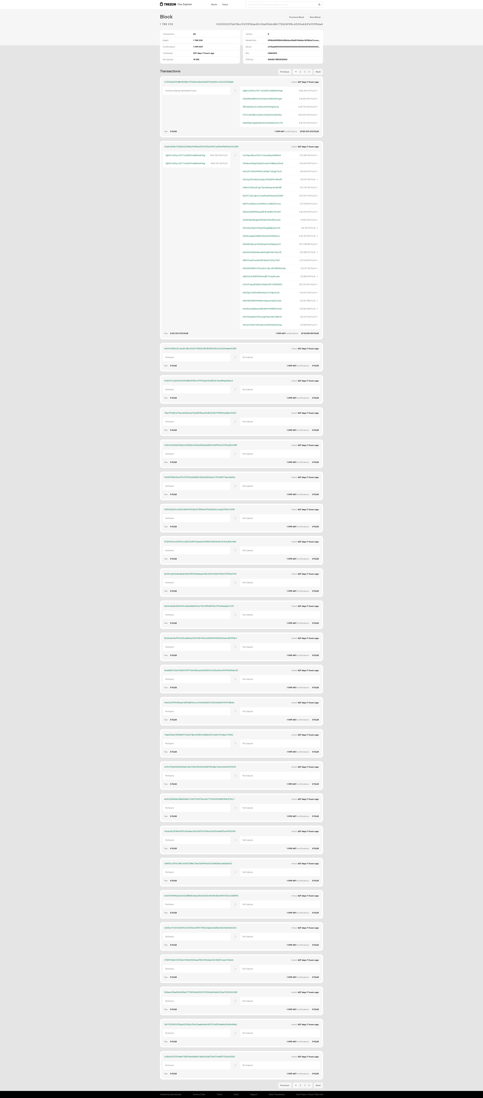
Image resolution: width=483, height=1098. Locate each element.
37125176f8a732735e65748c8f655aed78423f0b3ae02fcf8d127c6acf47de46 (198, 960)
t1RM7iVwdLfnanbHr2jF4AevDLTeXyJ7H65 (261, 260)
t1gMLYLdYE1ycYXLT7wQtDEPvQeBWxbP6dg (262, 90)
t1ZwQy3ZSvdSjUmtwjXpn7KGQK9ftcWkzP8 (262, 179)
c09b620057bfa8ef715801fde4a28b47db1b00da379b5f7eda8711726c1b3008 (199, 1056)
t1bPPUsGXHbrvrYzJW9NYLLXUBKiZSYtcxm (262, 204)
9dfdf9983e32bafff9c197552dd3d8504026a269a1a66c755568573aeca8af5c (199, 477)
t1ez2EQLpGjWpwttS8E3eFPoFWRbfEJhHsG (262, 308)
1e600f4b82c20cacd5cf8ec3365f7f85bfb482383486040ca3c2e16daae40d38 (200, 348)
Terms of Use (199, 1094)
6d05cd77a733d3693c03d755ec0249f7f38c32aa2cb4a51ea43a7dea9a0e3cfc (200, 928)
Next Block (315, 17)
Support (253, 1094)
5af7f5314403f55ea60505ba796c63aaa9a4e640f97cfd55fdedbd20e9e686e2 (200, 1024)
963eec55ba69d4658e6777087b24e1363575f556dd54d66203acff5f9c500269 (200, 992)
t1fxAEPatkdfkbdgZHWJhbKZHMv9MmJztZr (261, 220)
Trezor (219, 1094)
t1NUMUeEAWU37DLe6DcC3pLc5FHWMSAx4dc (264, 268)
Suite (236, 1094)
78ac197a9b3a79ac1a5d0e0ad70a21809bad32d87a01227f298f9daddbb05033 (200, 413)
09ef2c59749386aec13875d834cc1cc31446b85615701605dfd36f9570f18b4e (199, 702)
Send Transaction (277, 1094)
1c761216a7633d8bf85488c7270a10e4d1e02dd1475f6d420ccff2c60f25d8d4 (199, 82)
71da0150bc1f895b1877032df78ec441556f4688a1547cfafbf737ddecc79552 (198, 735)
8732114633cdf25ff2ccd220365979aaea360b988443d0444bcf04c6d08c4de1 (200, 541)
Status (225, 4)
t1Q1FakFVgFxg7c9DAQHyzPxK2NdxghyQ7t (262, 244)
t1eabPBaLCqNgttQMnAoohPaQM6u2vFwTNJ (263, 123)
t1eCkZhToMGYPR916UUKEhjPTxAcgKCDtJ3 (262, 171)
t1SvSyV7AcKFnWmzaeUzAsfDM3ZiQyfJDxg (262, 325)
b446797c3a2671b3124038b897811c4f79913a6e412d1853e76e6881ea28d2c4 (198, 380)
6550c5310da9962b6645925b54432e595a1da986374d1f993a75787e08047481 (200, 445)
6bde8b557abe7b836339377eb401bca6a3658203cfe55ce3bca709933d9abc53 (201, 670)
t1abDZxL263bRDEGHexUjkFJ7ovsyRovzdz (261, 276)
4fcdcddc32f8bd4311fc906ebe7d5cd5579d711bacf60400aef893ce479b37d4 (199, 831)
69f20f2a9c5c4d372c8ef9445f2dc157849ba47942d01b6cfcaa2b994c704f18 (199, 509)
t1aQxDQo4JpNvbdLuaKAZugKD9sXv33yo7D (262, 252)
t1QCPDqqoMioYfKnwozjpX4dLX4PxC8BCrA (262, 317)
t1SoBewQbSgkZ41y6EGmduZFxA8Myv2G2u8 (263, 163)
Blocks (214, 4)
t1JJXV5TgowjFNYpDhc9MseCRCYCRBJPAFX (262, 284)
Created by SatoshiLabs (170, 1094)
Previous (284, 72)
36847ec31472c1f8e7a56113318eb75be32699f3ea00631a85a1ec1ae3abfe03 (198, 863)
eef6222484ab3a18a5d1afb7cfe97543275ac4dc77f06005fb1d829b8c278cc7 (199, 799)
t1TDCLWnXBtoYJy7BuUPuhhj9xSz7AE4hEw (262, 115)
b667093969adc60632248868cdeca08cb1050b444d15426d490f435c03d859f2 (201, 895)
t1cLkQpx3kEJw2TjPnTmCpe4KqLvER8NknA (262, 155)
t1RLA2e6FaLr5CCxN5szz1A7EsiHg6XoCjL (261, 107)
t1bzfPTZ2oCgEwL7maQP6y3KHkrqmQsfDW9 (263, 196)
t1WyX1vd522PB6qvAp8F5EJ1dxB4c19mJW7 (262, 212)
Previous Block (296, 17)
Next (318, 72)
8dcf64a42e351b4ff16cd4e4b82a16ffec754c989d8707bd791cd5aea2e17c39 (199, 606)
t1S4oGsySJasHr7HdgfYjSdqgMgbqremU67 (261, 228)
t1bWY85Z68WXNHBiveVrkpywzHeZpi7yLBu (262, 300)
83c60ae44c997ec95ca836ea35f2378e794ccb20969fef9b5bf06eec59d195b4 (200, 638)
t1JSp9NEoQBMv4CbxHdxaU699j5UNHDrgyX (262, 99)
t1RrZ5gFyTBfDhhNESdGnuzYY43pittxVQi (261, 292)
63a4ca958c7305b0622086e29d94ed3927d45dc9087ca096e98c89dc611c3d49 (201, 146)
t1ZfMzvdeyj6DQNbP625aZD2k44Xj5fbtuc (261, 236)
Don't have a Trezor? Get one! (309, 1094)
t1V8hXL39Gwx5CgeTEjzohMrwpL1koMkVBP (262, 187)
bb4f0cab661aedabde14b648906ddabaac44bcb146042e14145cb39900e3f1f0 (200, 574)
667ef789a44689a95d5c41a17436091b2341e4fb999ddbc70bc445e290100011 (200, 767)
